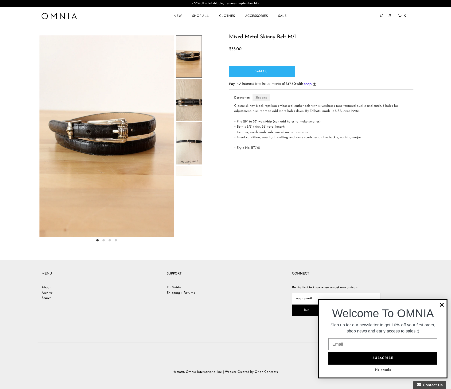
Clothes (227, 16)
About (46, 287)
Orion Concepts (266, 372)
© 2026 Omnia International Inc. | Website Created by (214, 372)
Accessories (256, 16)
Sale (282, 16)
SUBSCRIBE (383, 358)
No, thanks (383, 370)
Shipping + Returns (181, 293)
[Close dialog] (442, 305)
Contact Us (432, 385)
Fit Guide (174, 287)
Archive (47, 293)
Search (46, 298)
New (178, 16)
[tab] (242, 97)
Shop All (200, 16)
